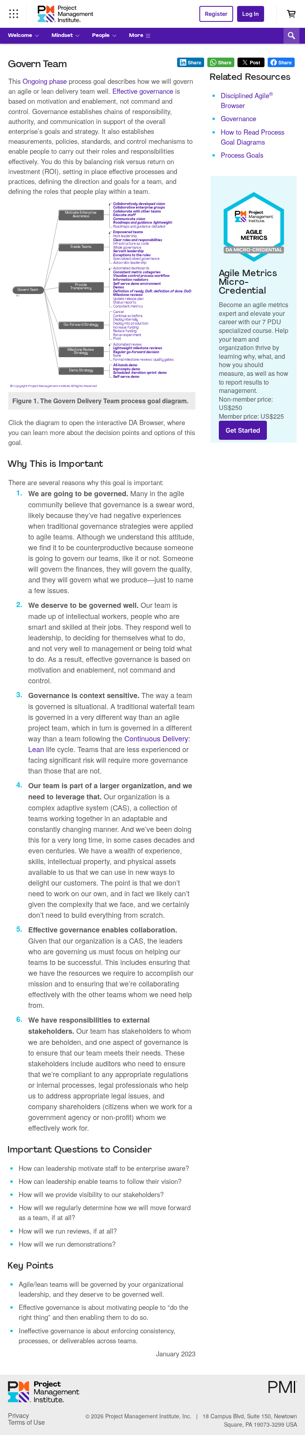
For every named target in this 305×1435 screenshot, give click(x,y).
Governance (238, 118)
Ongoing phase (45, 81)
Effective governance (142, 91)
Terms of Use (26, 1422)
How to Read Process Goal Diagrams (252, 137)
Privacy (18, 1415)
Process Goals (242, 155)
